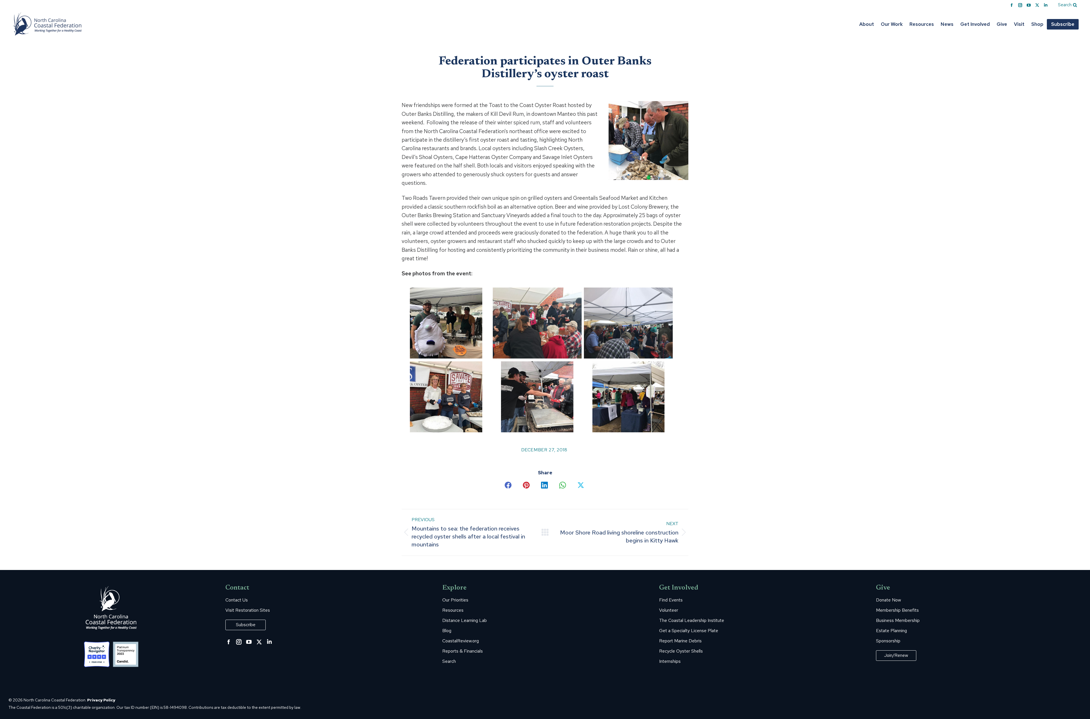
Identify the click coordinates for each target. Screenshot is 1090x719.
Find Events (671, 600)
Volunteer (668, 610)
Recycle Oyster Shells (681, 651)
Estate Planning (891, 631)
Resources (453, 610)
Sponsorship (888, 641)
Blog (446, 631)
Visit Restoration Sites (247, 610)
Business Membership (898, 620)
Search (449, 661)
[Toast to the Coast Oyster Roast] (446, 323)
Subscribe (245, 625)
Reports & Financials (462, 651)
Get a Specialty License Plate (688, 631)
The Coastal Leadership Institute (691, 620)
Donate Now (888, 600)
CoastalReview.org (460, 641)
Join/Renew (896, 655)
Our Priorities (455, 600)
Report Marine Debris (680, 641)
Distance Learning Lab (464, 620)
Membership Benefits (897, 610)
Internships (670, 661)
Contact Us (236, 600)
